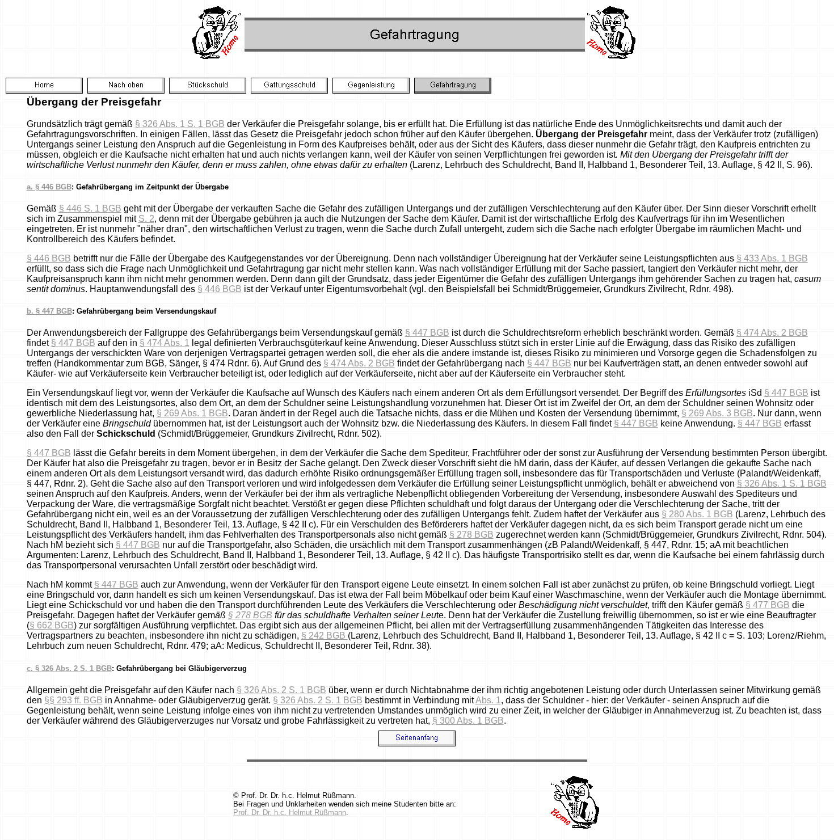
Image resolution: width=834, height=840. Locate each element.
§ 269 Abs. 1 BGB (192, 413)
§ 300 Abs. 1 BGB (468, 720)
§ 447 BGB (427, 332)
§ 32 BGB (180, 124)
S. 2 (146, 218)
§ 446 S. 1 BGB (90, 208)
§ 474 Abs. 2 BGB (772, 332)
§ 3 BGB (782, 483)
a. (49, 187)
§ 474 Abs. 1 (164, 343)
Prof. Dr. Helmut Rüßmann (289, 812)
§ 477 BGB (767, 605)
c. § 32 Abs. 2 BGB (69, 668)
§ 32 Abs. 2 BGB (281, 690)
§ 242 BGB (324, 635)
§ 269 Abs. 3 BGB (717, 413)
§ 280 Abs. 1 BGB (697, 514)
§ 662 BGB (52, 625)
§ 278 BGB (471, 534)
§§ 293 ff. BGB (73, 700)
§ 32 (318, 700)
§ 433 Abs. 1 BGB (772, 258)
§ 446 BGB (49, 258)
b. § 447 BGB (49, 311)
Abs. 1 (488, 700)
